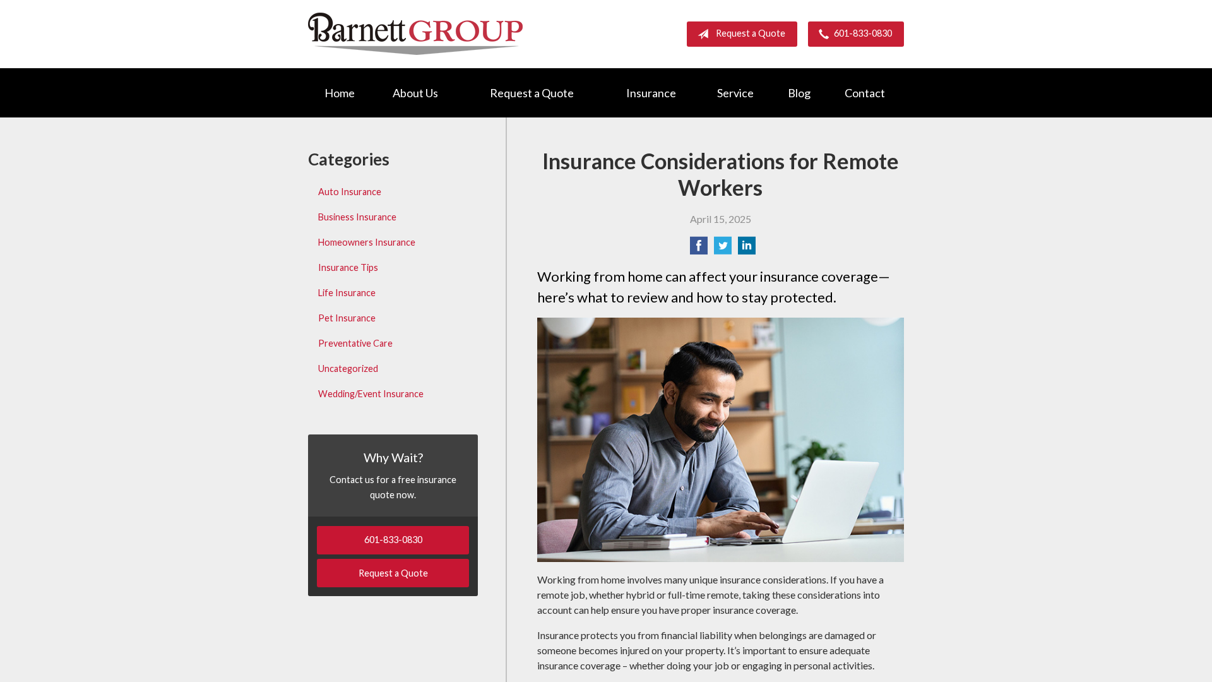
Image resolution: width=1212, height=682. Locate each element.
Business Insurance (357, 217)
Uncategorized (348, 368)
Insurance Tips (348, 267)
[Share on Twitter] (723, 249)
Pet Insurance (347, 318)
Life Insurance (347, 292)
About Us (415, 93)
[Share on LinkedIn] (747, 249)
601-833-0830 (863, 33)
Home (339, 93)
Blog (799, 93)
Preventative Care (355, 343)
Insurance (651, 93)
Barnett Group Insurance (415, 34)
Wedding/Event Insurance (371, 393)
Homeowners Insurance (366, 242)
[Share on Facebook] (699, 249)
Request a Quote (750, 33)
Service (735, 93)
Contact (865, 93)
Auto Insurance (349, 191)
